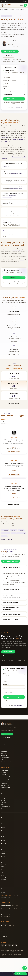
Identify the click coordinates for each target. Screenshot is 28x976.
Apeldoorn (6, 530)
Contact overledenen (5, 772)
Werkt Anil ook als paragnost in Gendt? (11, 568)
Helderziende (4, 759)
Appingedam (3, 886)
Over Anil (3, 808)
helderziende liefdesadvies (17, 165)
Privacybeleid (3, 968)
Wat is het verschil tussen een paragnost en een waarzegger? (11, 607)
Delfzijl (2, 888)
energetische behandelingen (15, 188)
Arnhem (14, 530)
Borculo (22, 530)
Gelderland (11, 9)
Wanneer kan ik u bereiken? (9, 91)
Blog (2, 818)
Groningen (3, 890)
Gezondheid (3, 787)
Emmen (2, 840)
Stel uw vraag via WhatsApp (11, 561)
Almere (2, 847)
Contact (3, 823)
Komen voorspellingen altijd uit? (11, 613)
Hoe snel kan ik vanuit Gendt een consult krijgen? (11, 600)
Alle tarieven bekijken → (14, 403)
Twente (23, 910)
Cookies (15, 968)
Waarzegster (4, 765)
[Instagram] (26, 1)
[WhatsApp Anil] (25, 5)
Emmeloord (3, 853)
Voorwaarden (10, 968)
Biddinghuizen (4, 849)
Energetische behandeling (7, 776)
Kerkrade (3, 906)
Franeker (3, 866)
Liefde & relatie (4, 784)
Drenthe (2, 838)
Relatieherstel (4, 769)
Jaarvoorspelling (5, 793)
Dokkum (3, 862)
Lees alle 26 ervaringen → (13, 504)
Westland (3, 911)
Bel (8, 973)
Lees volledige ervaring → (14, 451)
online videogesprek (17, 250)
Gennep (2, 903)
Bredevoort (6, 533)
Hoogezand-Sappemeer (6, 892)
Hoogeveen (3, 841)
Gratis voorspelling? (5, 801)
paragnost (4, 137)
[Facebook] (24, 1)
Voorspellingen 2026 (5, 791)
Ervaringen (3, 816)
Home (1, 9)
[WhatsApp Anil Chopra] (23, 968)
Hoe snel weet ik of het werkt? (11, 629)
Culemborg (22, 533)
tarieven (22, 260)
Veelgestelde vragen (5, 821)
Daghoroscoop (4, 795)
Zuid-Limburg (8, 911)
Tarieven (3, 814)
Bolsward (3, 860)
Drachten (3, 864)
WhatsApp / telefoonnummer (9, 80)
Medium (3, 761)
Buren (14, 533)
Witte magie (4, 767)
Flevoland (3, 854)
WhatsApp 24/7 (6, 946)
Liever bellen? (15, 107)
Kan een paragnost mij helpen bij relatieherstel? (11, 619)
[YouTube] (12, 959)
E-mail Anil (5, 950)
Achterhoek (19, 910)
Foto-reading (4, 774)
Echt (2, 899)
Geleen (2, 901)
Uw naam (5, 75)
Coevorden (3, 836)
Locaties (5, 9)
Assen (2, 834)
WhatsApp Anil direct (11, 51)
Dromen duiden (4, 789)
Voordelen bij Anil (5, 810)
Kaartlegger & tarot (5, 799)
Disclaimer (20, 968)
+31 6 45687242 (5, 1)
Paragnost (3, 763)
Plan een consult (8, 748)
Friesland (3, 867)
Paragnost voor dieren (6, 778)
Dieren (5, 536)
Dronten (3, 851)
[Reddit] (16, 959)
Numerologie (4, 797)
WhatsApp (20, 973)
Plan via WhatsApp (15, 98)
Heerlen (2, 905)
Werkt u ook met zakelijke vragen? (12, 624)
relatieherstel (6, 166)
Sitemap (2, 970)
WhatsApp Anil (14, 277)
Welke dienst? (6, 86)
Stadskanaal (3, 893)
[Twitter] (9, 959)
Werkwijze (3, 812)
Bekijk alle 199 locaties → (7, 539)
